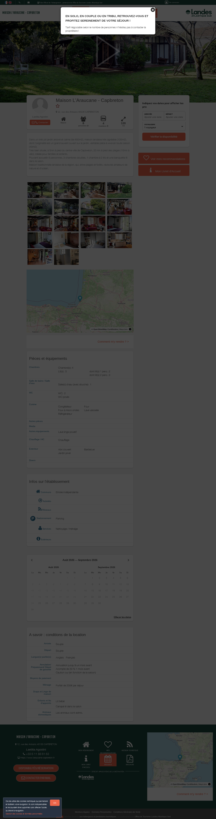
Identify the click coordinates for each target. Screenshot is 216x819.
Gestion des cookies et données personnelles (24, 814)
